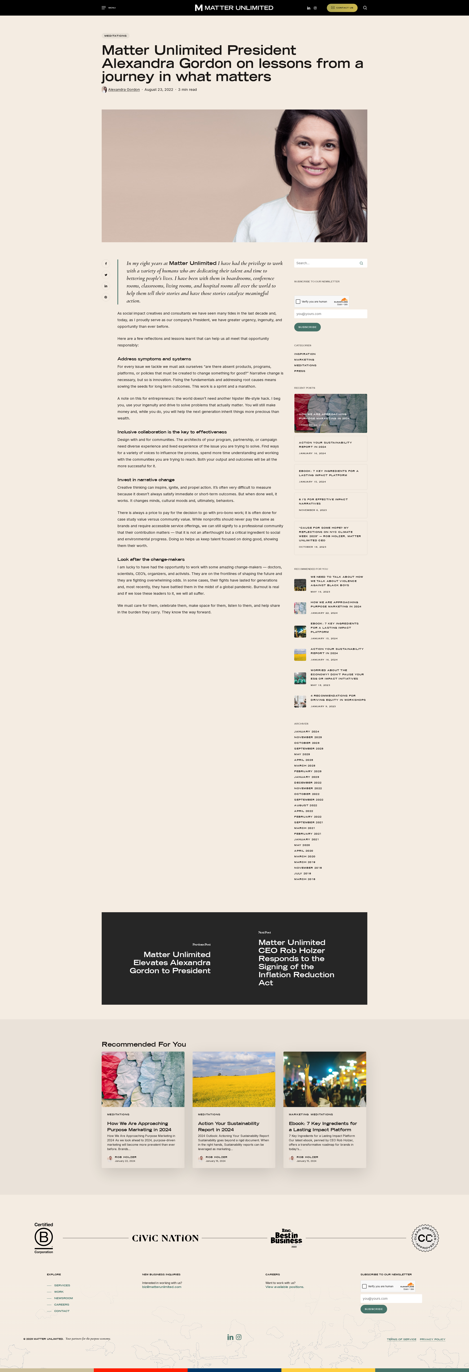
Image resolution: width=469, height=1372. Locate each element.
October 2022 (307, 793)
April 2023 (303, 759)
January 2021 (306, 839)
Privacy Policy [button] (433, 1339)
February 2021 (308, 833)
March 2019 (304, 862)
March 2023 (304, 765)
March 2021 (304, 828)
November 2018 (308, 867)
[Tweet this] (106, 275)
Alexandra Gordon (124, 89)
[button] (109, 8)
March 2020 (304, 856)
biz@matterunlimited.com (162, 1287)
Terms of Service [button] (401, 1339)
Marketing (304, 359)
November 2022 (308, 788)
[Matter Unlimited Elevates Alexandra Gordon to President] (168, 958)
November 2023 (308, 737)
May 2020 (302, 845)
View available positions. (284, 1287)
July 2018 (302, 873)
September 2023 (308, 748)
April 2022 (303, 811)
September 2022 (308, 799)
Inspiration (305, 353)
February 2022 (308, 816)
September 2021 (308, 822)
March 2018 (304, 879)
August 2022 (305, 805)
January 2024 (306, 731)
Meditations (115, 35)
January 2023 (306, 776)
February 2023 (308, 771)
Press (300, 371)
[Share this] (106, 263)
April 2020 (303, 850)
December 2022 (308, 782)
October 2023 (307, 742)
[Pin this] (106, 297)
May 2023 (302, 754)
